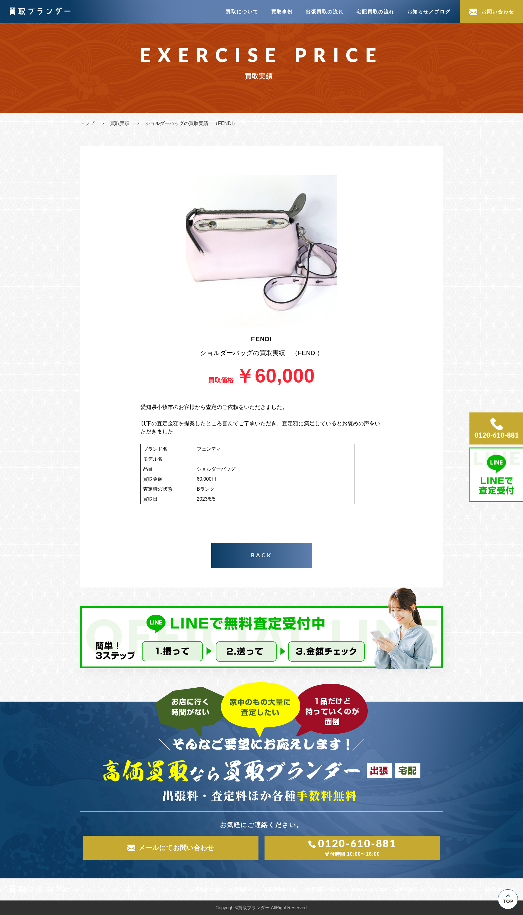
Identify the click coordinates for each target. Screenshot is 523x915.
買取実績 (120, 123)
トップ (87, 123)
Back (261, 555)
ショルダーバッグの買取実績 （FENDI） (191, 123)
